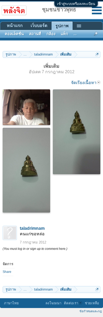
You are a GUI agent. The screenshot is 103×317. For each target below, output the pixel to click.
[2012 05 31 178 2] (76, 131)
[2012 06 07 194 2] (26, 107)
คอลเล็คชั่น (14, 34)
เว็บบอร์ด (39, 25)
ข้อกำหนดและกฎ (90, 311)
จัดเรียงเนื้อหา (83, 82)
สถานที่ (35, 34)
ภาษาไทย (11, 303)
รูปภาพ (62, 26)
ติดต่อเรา (71, 303)
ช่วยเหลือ (92, 303)
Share (7, 272)
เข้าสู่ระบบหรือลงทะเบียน (76, 4)
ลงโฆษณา (53, 303)
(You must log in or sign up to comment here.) (35, 249)
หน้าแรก (15, 25)
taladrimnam (32, 228)
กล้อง (50, 34)
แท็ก (64, 34)
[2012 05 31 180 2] (26, 170)
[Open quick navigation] (97, 54)
